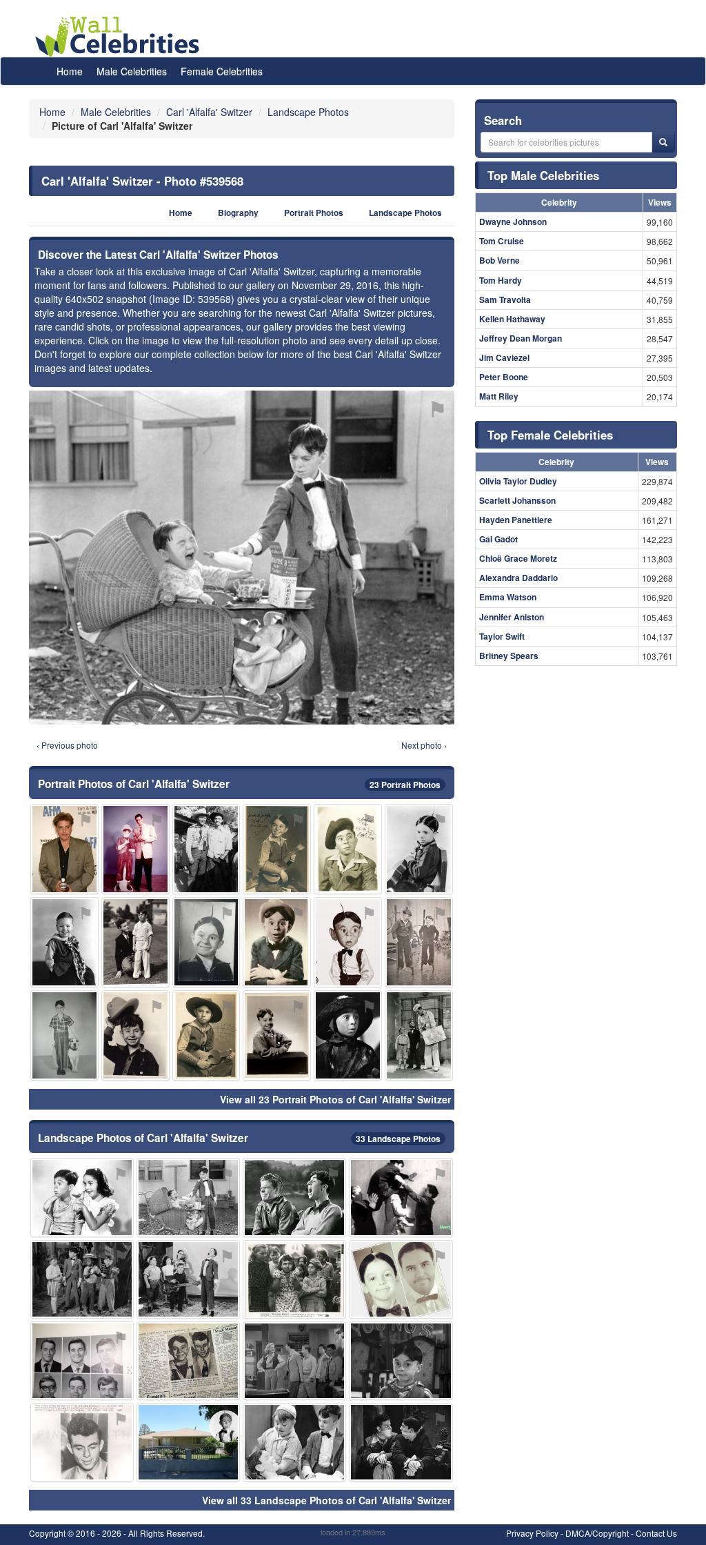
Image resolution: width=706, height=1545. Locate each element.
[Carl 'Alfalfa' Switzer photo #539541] (348, 849)
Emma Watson (507, 597)
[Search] (663, 142)
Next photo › (424, 745)
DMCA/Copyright (597, 1533)
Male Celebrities (132, 71)
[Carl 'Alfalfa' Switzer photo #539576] (188, 1279)
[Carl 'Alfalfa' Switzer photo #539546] (419, 849)
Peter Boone (503, 377)
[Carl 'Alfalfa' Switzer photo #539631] (294, 1442)
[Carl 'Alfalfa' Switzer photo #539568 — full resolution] (241, 557)
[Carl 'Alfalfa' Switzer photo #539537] (277, 942)
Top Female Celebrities (550, 434)
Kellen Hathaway (512, 319)
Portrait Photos (313, 213)
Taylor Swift (502, 636)
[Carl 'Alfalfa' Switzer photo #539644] (135, 942)
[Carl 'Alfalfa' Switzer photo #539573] (135, 1035)
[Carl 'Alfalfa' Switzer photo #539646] (348, 1035)
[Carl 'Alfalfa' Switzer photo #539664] (82, 1279)
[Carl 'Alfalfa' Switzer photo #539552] (188, 1360)
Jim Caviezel (504, 357)
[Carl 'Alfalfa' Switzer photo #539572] (277, 1035)
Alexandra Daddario (518, 577)
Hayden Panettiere (515, 519)
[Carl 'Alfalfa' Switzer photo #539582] (82, 1197)
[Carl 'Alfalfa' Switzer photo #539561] (206, 849)
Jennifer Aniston (511, 617)
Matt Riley (498, 396)
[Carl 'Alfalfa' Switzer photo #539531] (206, 1035)
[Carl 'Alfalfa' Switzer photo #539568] (188, 1197)
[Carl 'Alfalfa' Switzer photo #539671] (400, 1279)
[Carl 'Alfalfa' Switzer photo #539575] (348, 942)
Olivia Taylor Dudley (518, 481)
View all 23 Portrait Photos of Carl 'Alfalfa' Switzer (335, 1099)
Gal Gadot (498, 539)
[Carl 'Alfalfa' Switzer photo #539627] (82, 1360)
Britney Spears (508, 655)
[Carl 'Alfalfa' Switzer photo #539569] (400, 1360)
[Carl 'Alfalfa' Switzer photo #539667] (206, 942)
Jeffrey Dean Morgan (520, 338)
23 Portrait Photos (405, 784)
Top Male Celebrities (543, 175)
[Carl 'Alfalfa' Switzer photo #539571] (82, 1442)
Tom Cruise (501, 241)
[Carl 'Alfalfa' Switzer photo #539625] (188, 1442)
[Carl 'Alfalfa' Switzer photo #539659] (400, 1442)
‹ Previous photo (67, 745)
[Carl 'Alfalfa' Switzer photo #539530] (277, 849)
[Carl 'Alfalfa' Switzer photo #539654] (419, 1035)
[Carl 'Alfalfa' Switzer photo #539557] (64, 849)
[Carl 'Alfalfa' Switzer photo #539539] (419, 942)
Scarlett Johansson (517, 500)
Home (70, 71)
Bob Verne (499, 260)
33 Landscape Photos (398, 1138)
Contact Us (656, 1533)
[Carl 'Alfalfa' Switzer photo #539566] (294, 1360)
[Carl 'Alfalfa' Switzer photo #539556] (294, 1197)
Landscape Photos (405, 213)
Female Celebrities (222, 71)
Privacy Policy (532, 1533)
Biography (238, 213)
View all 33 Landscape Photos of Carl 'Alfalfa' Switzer (326, 1500)
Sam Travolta (505, 299)
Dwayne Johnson (513, 221)
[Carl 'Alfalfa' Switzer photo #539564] (135, 849)
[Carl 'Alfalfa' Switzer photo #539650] (64, 942)
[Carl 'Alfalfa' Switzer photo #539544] (64, 1035)
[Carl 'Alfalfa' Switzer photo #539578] (400, 1197)
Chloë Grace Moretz (518, 558)
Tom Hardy (500, 280)
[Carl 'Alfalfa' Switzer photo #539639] (294, 1279)
